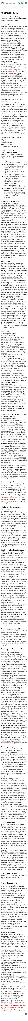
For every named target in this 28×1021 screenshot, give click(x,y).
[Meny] (25, 3)
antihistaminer (10, 361)
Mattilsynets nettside (7, 743)
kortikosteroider (5, 374)
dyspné (3, 346)
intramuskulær (7, 818)
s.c (16, 117)
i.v (8, 117)
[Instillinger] (26, 1014)
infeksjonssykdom (6, 431)
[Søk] (19, 3)
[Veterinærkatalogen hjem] (2, 3)
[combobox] (11, 3)
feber (14, 618)
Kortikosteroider (5, 386)
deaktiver (12, 7)
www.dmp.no (12, 73)
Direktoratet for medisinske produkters (12, 71)
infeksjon (14, 580)
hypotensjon (14, 346)
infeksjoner (4, 704)
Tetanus (3, 824)
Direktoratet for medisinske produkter (12, 66)
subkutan (17, 818)
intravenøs (4, 104)
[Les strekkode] (22, 3)
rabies (22, 967)
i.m (11, 117)
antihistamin (20, 374)
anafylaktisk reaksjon (14, 325)
